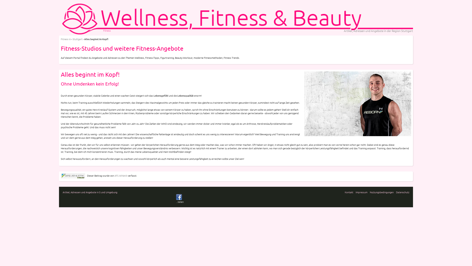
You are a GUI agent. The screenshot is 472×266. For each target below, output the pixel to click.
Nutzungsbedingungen (382, 192)
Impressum (361, 192)
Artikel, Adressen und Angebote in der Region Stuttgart (378, 31)
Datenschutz (402, 192)
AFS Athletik (120, 175)
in (66, 39)
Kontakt (349, 192)
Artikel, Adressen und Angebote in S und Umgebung (90, 192)
